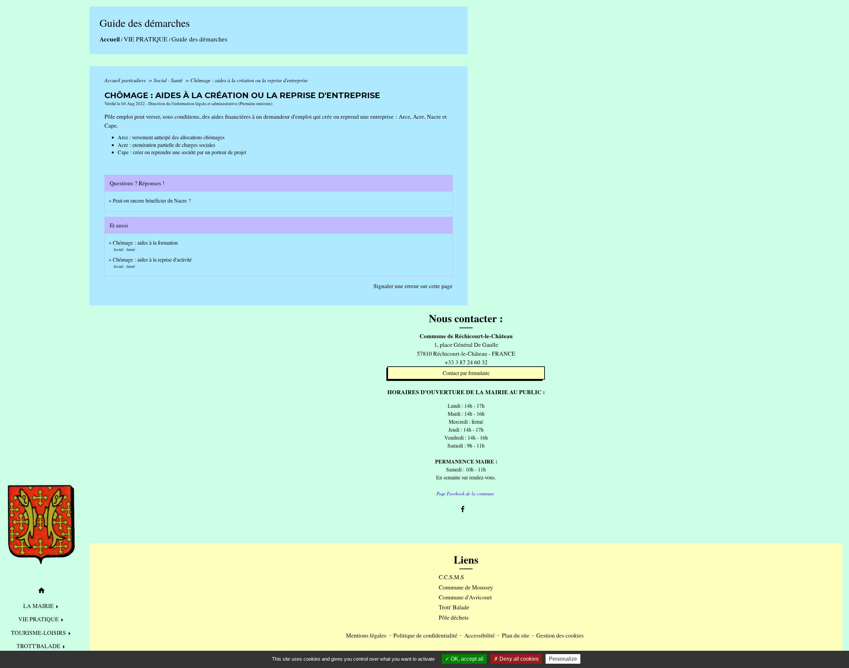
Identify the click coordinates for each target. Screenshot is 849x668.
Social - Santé (169, 80)
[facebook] (466, 509)
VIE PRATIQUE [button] (39, 619)
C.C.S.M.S (451, 577)
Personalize (563, 659)
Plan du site (515, 635)
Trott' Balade (454, 607)
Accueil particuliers (125, 80)
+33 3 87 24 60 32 (466, 362)
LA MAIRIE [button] (39, 606)
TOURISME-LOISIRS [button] (39, 633)
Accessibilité (479, 635)
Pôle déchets (454, 617)
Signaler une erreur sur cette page (413, 286)
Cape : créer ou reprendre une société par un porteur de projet (182, 152)
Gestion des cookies (560, 635)
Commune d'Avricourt (465, 597)
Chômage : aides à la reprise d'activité (152, 259)
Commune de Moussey (466, 587)
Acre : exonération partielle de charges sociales (166, 144)
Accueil (109, 39)
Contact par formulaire (466, 372)
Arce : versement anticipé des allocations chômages (171, 137)
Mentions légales (366, 635)
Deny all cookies (518, 659)
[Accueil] (41, 524)
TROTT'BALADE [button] (39, 646)
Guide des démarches (199, 39)
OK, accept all (466, 659)
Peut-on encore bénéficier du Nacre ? (152, 200)
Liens (466, 559)
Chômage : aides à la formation (145, 242)
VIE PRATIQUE (145, 39)
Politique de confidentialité (425, 635)
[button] (41, 591)
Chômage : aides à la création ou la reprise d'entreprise (249, 80)
